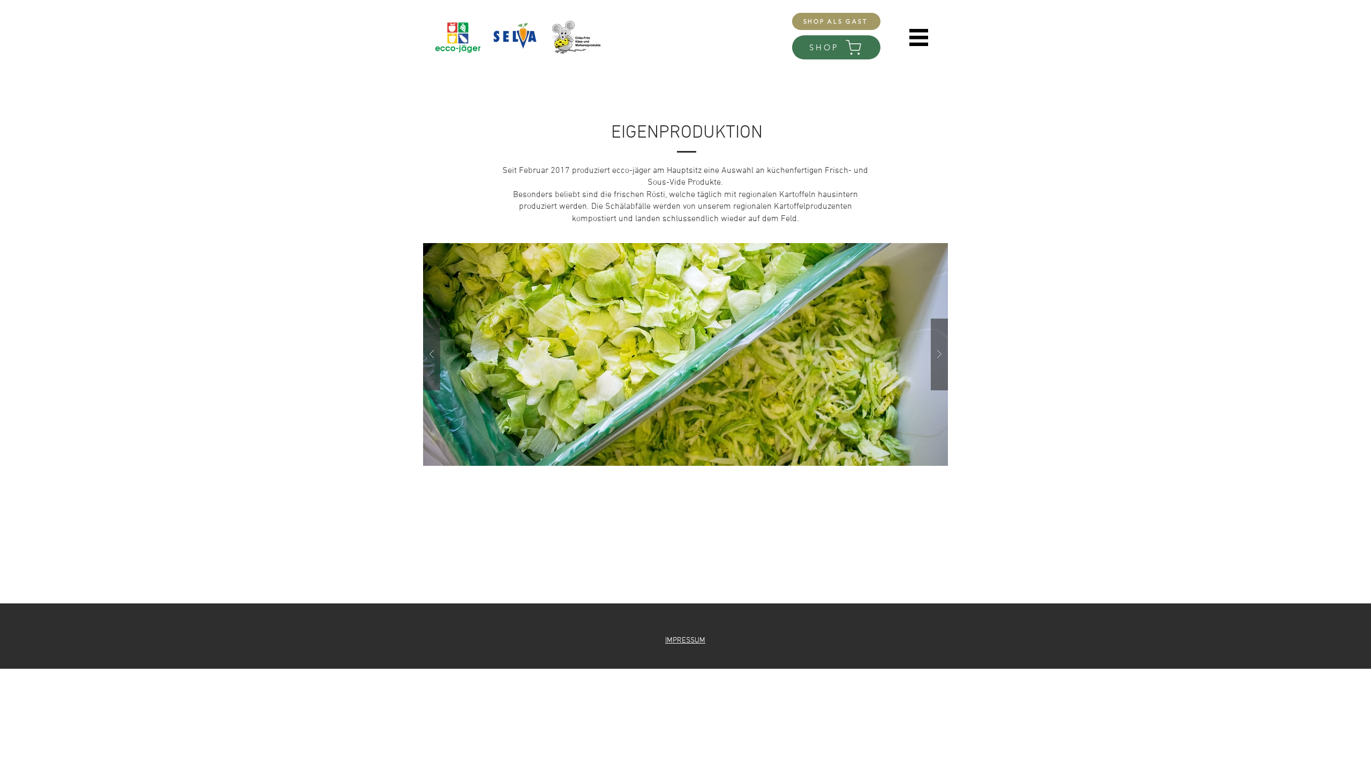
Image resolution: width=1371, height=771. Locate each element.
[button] (918, 37)
